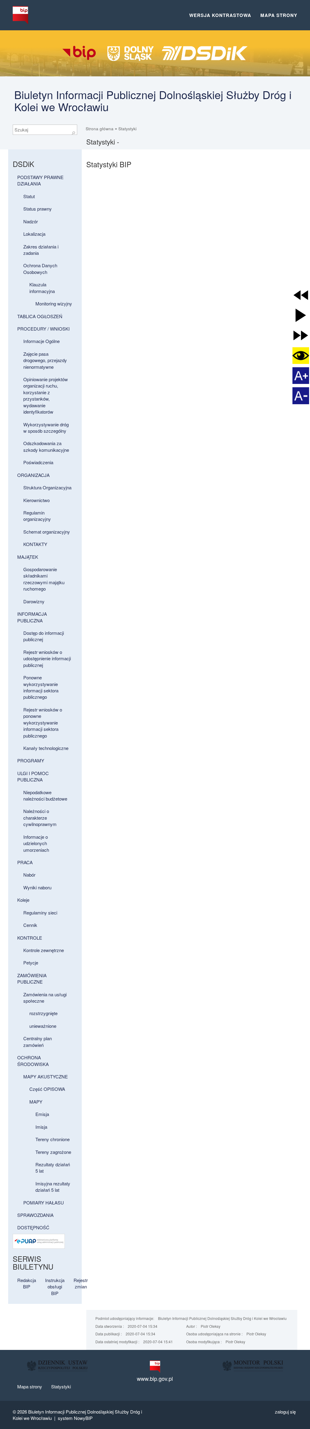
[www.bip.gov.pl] (154, 1367)
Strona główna (100, 129)
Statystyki (127, 129)
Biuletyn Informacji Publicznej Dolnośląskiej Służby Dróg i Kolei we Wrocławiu (153, 100)
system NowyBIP (75, 1418)
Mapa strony (278, 15)
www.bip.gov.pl (155, 1379)
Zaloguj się (285, 1411)
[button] (301, 295)
